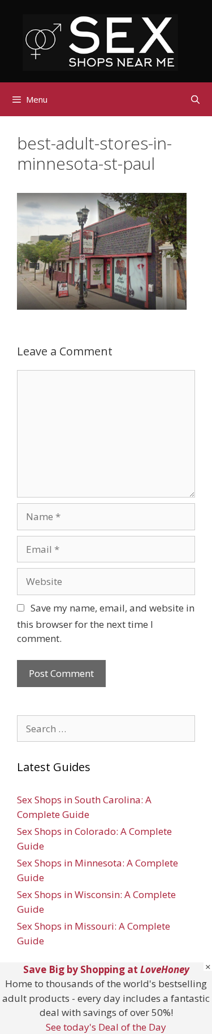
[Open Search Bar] (195, 99)
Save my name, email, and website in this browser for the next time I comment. (105, 623)
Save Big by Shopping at (106, 969)
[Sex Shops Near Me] (100, 41)
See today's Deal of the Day (106, 1026)
